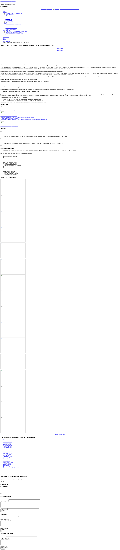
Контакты (5, 39)
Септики (5, 23)
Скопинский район (7, 460)
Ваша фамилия (3, 507)
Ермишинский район (7, 442)
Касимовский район (7, 445)
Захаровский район (7, 443)
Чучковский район (7, 464)
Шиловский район (7, 466)
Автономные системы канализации (13, 24)
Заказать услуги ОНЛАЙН (46, 9)
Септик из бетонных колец (11, 28)
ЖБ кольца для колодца (10, 15)
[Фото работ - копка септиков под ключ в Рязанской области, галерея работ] (13, 194)
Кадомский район (7, 444)
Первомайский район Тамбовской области (12, 467)
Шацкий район (6, 465)
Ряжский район (6, 455)
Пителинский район (7, 451)
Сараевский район (7, 457)
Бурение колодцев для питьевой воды (14, 13)
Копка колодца (9, 19)
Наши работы (6, 37)
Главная (4, 11)
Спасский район (6, 461)
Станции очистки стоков (11, 29)
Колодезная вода (9, 17)
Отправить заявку (4, 509)
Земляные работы (9, 16)
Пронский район (6, 452)
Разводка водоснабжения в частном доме (14, 35)
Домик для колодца (10, 14)
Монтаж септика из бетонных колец (13, 26)
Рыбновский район (7, 454)
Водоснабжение (6, 30)
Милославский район (7, 448)
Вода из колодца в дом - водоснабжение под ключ (16, 31)
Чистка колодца (9, 22)
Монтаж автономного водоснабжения (14, 32)
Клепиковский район (7, 446)
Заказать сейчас (60, 48)
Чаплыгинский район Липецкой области (11, 469)
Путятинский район (7, 453)
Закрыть (2, 510)
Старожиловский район (8, 462)
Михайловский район (7, 449)
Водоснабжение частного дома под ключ (9, 126)
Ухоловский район (7, 463)
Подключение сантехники (11, 34)
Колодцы (5, 12)
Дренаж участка (9, 25)
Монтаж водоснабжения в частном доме (14, 33)
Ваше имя (2, 498)
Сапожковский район (7, 456)
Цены (4, 38)
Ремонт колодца (9, 20)
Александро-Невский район (9, 440)
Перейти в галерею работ (60, 434)
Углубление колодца (10, 21)
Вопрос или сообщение (5, 501)
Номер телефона (4, 500)
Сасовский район (6, 458)
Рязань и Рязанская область (8, 439)
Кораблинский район (7, 447)
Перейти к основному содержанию (8, 1)
